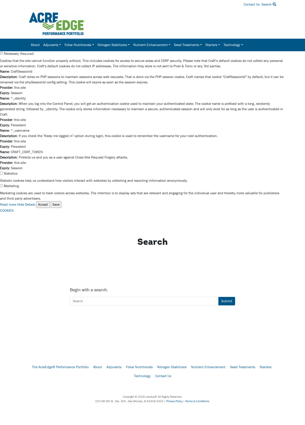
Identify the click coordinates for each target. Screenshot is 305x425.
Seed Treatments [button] (186, 45)
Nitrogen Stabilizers (172, 367)
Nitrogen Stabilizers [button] (112, 45)
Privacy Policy (174, 401)
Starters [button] (211, 45)
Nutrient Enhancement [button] (150, 45)
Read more (8, 204)
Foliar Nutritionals (139, 367)
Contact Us (252, 4)
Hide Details (26, 204)
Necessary (19, 53)
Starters (266, 367)
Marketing (11, 186)
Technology (142, 376)
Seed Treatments (242, 367)
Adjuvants (114, 367)
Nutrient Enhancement (208, 367)
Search (267, 4)
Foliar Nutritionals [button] (78, 45)
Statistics (10, 173)
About (35, 45)
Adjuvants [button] (50, 45)
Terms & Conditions (197, 401)
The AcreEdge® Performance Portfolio (60, 367)
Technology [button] (232, 45)
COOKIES (7, 210)
